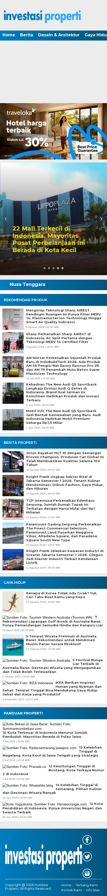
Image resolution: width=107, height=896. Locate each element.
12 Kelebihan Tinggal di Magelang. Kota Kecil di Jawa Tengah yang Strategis (52, 751)
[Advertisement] (53, 72)
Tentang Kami (87, 885)
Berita (26, 35)
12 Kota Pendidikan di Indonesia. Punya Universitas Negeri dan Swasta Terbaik (52, 808)
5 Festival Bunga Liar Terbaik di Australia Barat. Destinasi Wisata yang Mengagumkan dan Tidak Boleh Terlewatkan (52, 666)
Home (8, 35)
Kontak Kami (71, 890)
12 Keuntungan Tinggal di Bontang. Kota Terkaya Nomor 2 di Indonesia (53, 770)
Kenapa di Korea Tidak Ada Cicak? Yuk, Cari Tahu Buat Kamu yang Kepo (62, 595)
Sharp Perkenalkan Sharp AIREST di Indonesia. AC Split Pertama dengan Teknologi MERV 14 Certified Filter (59, 338)
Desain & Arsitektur (59, 35)
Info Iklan (93, 890)
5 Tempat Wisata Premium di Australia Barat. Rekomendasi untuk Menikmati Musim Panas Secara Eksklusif (61, 640)
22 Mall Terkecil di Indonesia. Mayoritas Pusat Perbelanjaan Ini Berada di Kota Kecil (48, 239)
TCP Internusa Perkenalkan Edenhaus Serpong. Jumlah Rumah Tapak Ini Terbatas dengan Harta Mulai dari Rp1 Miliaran (60, 506)
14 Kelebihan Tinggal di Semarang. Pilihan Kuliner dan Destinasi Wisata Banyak (52, 789)
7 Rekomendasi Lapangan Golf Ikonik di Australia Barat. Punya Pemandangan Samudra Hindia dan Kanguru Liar (52, 621)
